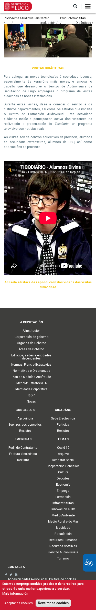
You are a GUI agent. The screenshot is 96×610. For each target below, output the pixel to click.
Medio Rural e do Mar (63, 521)
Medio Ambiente (63, 515)
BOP (31, 395)
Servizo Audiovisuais (63, 552)
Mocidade (63, 527)
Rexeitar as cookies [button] (53, 603)
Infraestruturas (63, 503)
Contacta (16, 567)
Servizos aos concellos (25, 424)
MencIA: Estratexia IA (31, 383)
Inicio (8, 18)
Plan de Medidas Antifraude (31, 377)
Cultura (63, 472)
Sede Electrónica (63, 418)
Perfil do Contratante (22, 447)
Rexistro (25, 431)
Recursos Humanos (63, 540)
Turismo (63, 558)
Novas (31, 401)
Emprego (63, 491)
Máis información (15, 593)
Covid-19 (63, 447)
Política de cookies (62, 579)
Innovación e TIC (63, 509)
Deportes (63, 478)
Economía (63, 484)
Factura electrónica (23, 454)
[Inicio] (18, 6)
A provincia (25, 418)
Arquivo (63, 454)
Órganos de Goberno (31, 343)
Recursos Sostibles (63, 546)
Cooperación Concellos (63, 466)
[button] (75, 6)
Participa (63, 424)
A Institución (31, 331)
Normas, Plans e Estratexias (31, 364)
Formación (63, 497)
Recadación (63, 534)
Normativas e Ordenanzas (31, 371)
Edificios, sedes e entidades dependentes (31, 357)
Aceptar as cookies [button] (18, 603)
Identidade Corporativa (31, 389)
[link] (6, 574)
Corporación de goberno (31, 337)
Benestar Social (63, 460)
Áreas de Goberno (31, 349)
